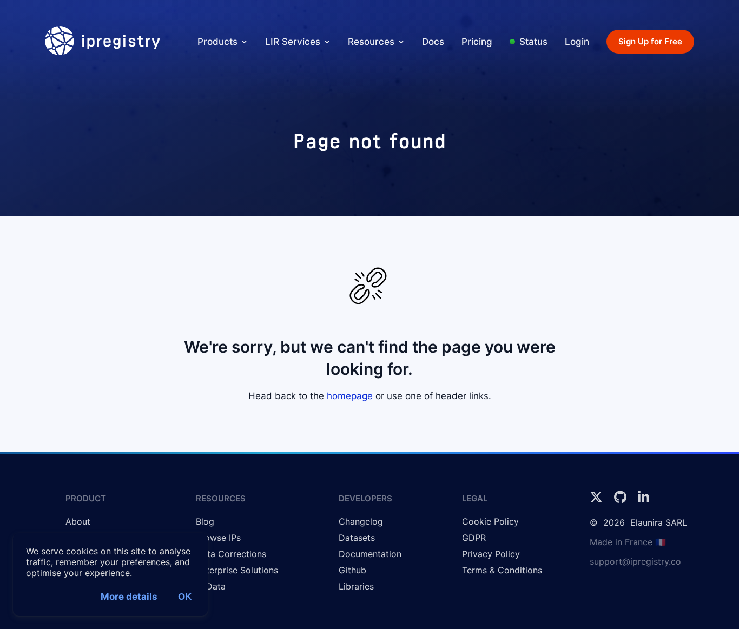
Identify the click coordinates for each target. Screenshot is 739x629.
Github (352, 570)
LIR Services (292, 41)
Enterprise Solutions (237, 570)
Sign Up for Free (650, 41)
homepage (350, 395)
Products (217, 41)
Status (533, 41)
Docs (433, 41)
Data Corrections (231, 553)
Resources (371, 41)
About (77, 521)
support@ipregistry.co (635, 561)
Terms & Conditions (502, 570)
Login (577, 41)
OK (185, 597)
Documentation (370, 553)
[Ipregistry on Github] (621, 500)
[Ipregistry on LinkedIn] (643, 500)
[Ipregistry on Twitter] (597, 500)
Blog (205, 521)
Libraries (356, 586)
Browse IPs (218, 537)
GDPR (474, 537)
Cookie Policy (490, 521)
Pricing (476, 41)
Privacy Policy (491, 553)
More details (129, 596)
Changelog (361, 521)
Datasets (357, 537)
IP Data (211, 586)
